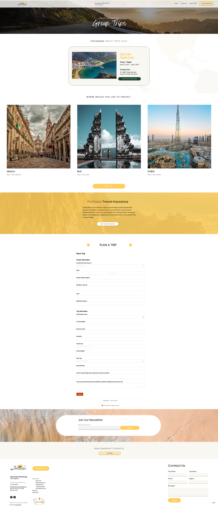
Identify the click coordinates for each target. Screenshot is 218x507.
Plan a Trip (38, 480)
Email (170, 478)
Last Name (192, 471)
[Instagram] (14, 497)
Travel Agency (14, 478)
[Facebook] (11, 497)
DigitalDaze (18, 505)
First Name (172, 471)
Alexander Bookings (18, 477)
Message (171, 486)
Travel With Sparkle (21, 503)
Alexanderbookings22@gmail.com (18, 486)
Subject (191, 478)
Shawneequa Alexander (17, 482)
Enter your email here (84, 424)
